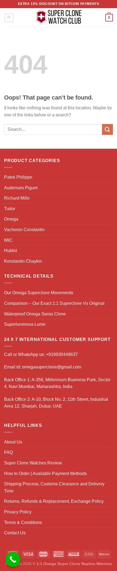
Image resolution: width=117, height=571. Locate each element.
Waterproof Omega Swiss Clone (35, 314)
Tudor (9, 208)
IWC (8, 240)
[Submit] (107, 129)
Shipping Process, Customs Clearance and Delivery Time (54, 487)
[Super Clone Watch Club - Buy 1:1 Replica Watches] (58, 18)
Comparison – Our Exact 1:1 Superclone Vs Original (54, 303)
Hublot (10, 250)
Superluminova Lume (24, 324)
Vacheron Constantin (24, 229)
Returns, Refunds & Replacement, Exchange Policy (54, 501)
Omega (11, 219)
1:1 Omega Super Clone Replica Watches (74, 563)
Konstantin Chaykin (23, 261)
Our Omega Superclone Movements (38, 292)
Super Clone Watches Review (33, 463)
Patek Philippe (18, 177)
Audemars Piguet (21, 187)
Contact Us (15, 532)
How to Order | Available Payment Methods (45, 473)
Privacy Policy (18, 512)
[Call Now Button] (12, 559)
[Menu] (9, 17)
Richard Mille (17, 198)
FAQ (8, 452)
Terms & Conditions (23, 522)
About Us (13, 442)
